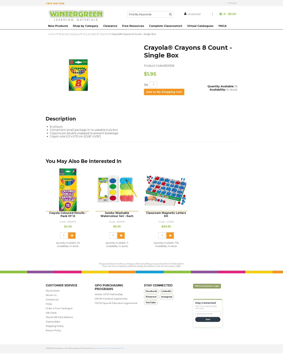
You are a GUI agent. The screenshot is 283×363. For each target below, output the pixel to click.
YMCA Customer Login (207, 286)
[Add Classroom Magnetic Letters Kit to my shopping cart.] (170, 235)
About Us (51, 295)
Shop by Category (85, 26)
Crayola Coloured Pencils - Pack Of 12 (67, 214)
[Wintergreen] (76, 16)
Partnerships (53, 321)
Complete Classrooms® (165, 26)
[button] (224, 15)
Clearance (110, 26)
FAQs (49, 303)
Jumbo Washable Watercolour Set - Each (117, 214)
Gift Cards (51, 312)
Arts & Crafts (89, 34)
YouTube (151, 302)
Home (52, 34)
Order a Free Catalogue (59, 308)
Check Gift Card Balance (59, 317)
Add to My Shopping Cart (164, 91)
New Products (58, 26)
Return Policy (53, 330)
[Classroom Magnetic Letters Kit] (166, 189)
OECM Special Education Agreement (116, 303)
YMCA (222, 26)
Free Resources (133, 26)
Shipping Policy (55, 326)
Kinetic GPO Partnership (109, 294)
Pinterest (151, 297)
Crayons (104, 34)
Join (208, 319)
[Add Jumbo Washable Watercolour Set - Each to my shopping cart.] (121, 235)
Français (231, 2)
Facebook (151, 291)
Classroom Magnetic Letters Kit (166, 214)
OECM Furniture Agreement (111, 298)
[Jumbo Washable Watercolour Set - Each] (117, 189)
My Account (52, 290)
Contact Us (52, 299)
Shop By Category (69, 34)
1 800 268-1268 (55, 3)
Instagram (166, 297)
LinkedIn (166, 291)
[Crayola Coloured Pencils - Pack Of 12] (68, 189)
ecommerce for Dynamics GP (109, 348)
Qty (146, 84)
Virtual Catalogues (200, 26)
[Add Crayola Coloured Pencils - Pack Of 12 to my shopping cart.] (71, 235)
